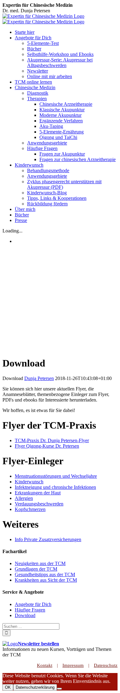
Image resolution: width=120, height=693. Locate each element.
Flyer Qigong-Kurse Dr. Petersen (47, 446)
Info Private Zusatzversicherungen (48, 539)
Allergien (24, 498)
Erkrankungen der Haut (38, 492)
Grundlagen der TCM (36, 569)
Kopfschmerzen (30, 509)
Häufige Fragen (30, 609)
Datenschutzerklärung (35, 687)
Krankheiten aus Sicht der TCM (46, 580)
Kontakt (44, 665)
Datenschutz (106, 665)
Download (25, 615)
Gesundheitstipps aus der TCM (45, 574)
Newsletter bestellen (38, 643)
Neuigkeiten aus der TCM (40, 563)
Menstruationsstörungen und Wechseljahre (56, 476)
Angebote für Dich (33, 604)
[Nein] (59, 689)
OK (8, 687)
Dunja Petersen (39, 378)
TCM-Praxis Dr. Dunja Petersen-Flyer (52, 440)
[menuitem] (66, 32)
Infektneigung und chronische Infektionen (55, 487)
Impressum (73, 665)
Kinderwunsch (29, 481)
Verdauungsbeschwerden (39, 503)
